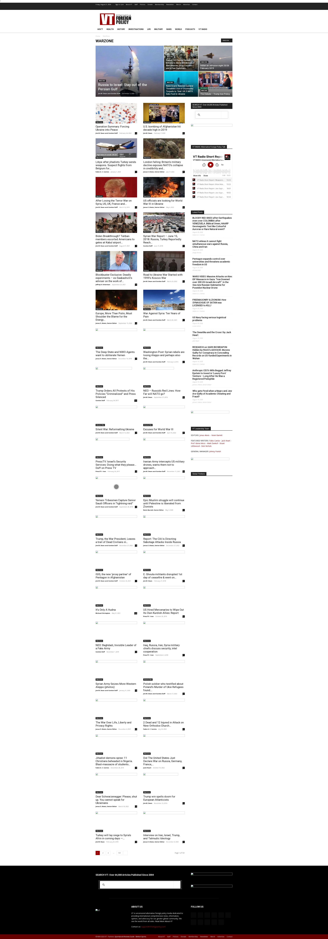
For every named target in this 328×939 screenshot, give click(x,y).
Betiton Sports (141, 937)
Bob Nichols (206, 446)
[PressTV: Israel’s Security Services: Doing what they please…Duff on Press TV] (116, 448)
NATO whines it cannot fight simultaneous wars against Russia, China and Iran (210, 244)
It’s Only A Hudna (106, 609)
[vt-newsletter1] (210, 459)
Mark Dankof (212, 443)
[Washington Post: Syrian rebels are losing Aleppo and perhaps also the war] (164, 338)
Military (158, 29)
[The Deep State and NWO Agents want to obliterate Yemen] (116, 338)
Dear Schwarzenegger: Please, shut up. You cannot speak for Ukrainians (116, 800)
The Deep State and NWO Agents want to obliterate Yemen (115, 353)
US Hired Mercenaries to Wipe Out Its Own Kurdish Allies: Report (163, 611)
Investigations (136, 29)
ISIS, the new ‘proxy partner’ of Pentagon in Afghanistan (113, 576)
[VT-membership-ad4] (211, 126)
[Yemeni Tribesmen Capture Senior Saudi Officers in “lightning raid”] (116, 487)
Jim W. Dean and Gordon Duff (109, 93)
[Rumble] (205, 8)
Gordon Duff (147, 246)
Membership (159, 4)
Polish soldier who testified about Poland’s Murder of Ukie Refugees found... (163, 687)
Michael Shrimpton (103, 613)
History (121, 29)
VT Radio (203, 29)
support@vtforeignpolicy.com (153, 926)
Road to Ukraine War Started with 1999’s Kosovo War (163, 276)
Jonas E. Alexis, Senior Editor (153, 172)
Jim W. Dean (147, 133)
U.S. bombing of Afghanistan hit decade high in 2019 (162, 128)
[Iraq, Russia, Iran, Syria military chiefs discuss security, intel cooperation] (164, 632)
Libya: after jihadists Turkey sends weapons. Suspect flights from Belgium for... (116, 165)
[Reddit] (201, 8)
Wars (169, 29)
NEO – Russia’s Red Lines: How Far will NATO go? (162, 392)
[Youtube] (230, 8)
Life (149, 29)
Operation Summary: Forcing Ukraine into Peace (112, 128)
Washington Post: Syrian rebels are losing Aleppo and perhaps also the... (163, 355)
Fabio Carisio (214, 440)
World (178, 29)
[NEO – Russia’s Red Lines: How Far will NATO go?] (164, 377)
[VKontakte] (222, 8)
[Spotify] (214, 8)
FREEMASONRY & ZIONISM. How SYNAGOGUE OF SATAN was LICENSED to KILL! (209, 302)
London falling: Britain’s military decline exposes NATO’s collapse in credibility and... (163, 165)
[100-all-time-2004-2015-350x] (211, 874)
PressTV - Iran (101, 471)
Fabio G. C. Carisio (102, 172)
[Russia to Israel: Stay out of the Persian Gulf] (130, 75)
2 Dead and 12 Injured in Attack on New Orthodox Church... (163, 724)
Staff (136, 4)
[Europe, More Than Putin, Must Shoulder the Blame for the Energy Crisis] (116, 300)
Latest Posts (197, 212)
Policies (142, 4)
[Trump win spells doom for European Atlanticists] (164, 783)
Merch (178, 4)
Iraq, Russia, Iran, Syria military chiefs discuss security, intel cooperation (161, 648)
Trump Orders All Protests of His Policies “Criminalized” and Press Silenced (116, 394)
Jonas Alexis (204, 435)
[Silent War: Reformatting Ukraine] (116, 416)
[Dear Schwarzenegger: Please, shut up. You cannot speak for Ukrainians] (116, 783)
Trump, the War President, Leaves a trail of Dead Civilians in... (115, 540)
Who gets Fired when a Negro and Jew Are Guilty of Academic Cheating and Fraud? (212, 394)
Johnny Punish (215, 451)
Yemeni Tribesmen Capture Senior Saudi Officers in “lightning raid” (116, 502)
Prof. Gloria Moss (198, 443)
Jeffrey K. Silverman (103, 284)
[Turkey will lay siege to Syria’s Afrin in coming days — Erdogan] (116, 822)
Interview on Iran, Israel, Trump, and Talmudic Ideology (161, 837)
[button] (229, 29)
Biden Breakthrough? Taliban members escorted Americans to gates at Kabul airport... (115, 239)
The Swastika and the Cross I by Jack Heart (211, 333)
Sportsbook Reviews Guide (124, 937)
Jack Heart (147, 768)
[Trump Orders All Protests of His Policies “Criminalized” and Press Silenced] (116, 377)
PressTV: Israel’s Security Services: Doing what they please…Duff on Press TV (116, 465)
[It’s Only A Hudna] (116, 596)
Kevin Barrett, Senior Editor (153, 510)
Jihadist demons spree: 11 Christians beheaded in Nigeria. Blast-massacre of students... (114, 761)
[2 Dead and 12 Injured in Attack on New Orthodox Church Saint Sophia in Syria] (164, 709)
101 (119, 853)
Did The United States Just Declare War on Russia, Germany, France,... (162, 761)
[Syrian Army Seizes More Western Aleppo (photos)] (116, 670)
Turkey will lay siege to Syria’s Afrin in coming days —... (113, 837)
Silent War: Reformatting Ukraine (115, 429)
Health (110, 29)
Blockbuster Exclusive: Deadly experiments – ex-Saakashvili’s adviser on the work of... (114, 278)
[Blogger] (188, 8)
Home (98, 36)
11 (136, 400)
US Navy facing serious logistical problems (209, 319)
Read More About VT (164, 921)
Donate (150, 4)
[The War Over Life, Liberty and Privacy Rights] (116, 709)
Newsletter (170, 4)
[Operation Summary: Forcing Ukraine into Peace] (116, 113)
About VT (129, 4)
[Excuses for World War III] (164, 416)
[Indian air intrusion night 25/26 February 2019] (215, 58)
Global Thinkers (198, 474)
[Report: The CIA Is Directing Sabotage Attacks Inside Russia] (164, 525)
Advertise (186, 4)
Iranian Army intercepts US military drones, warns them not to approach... (163, 465)
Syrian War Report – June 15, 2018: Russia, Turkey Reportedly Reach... (162, 239)
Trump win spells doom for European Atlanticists (159, 798)
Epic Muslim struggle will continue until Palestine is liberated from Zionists (163, 503)
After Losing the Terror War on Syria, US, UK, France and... (114, 202)
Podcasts (190, 29)
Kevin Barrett (217, 435)
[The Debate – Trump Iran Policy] (215, 80)
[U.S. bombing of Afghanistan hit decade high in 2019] (164, 113)
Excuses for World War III (158, 429)
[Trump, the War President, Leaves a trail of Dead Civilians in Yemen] (116, 525)
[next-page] (125, 853)
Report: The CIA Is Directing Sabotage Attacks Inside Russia (162, 540)
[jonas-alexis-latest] (210, 412)
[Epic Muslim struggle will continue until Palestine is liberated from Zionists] (164, 487)
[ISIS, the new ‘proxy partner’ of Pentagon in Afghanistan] (116, 561)
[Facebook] (192, 8)
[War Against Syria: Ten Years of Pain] (164, 300)
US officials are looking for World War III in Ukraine (162, 202)
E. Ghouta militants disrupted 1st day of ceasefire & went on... (162, 576)
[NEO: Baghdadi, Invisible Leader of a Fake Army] (116, 632)
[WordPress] (226, 8)
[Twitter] (218, 8)
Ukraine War (100, 425)
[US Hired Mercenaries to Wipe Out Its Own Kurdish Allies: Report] (164, 596)
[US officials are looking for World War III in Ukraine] (164, 187)
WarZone (102, 81)
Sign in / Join (119, 4)
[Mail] (197, 8)
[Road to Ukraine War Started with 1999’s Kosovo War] (164, 261)
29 (136, 613)
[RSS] (209, 8)
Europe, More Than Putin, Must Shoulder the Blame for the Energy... (114, 316)
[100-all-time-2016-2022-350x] (211, 886)
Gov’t (100, 29)
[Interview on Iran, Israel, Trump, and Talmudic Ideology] (164, 822)
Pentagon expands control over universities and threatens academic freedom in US (211, 261)
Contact (194, 4)
